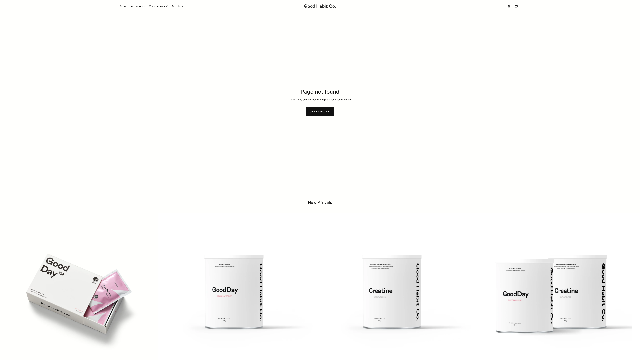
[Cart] (516, 6)
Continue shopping (320, 111)
